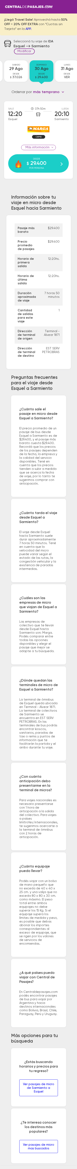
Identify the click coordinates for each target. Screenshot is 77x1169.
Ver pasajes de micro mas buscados (38, 1146)
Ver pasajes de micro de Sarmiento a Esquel (38, 1088)
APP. (28, 29)
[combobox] (49, 92)
